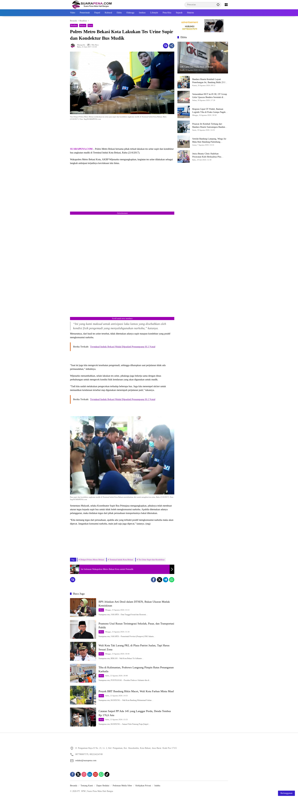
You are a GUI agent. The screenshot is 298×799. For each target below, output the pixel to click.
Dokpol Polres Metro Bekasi (92, 559)
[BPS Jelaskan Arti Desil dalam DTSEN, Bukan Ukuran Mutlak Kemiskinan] (83, 607)
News (90, 25)
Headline (74, 25)
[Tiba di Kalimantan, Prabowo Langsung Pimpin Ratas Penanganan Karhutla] (83, 673)
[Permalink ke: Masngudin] (73, 46)
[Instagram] (83, 774)
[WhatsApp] (171, 579)
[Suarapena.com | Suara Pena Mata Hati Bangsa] (92, 4)
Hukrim (83, 25)
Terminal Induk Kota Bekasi (121, 559)
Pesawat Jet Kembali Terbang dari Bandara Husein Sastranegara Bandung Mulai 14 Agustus (209, 125)
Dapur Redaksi (102, 785)
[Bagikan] (171, 45)
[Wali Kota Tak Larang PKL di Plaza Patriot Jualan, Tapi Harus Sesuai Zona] (83, 651)
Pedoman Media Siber (122, 785)
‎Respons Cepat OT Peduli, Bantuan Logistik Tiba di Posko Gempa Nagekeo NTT (210, 111)
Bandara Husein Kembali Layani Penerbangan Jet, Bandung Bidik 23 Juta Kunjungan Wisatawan (210, 81)
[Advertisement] (122, 134)
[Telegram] (165, 579)
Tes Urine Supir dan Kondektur (152, 559)
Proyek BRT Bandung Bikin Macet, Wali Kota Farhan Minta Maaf (136, 691)
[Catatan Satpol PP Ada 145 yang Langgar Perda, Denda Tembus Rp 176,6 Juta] (83, 717)
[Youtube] (95, 774)
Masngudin (81, 45)
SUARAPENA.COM (81, 149)
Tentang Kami (87, 785)
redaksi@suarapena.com (85, 760)
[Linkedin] (89, 774)
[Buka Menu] (226, 5)
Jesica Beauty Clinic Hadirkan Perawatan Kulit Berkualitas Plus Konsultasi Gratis (206, 155)
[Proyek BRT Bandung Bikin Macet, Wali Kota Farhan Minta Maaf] (83, 695)
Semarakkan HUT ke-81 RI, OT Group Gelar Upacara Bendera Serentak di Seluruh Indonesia (209, 96)
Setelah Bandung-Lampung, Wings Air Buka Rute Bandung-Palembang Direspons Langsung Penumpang (209, 140)
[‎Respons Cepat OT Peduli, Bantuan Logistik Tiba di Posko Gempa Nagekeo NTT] (183, 112)
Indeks (157, 785)
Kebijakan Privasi (143, 785)
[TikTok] (106, 774)
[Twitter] (159, 579)
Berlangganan (286, 793)
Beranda (73, 785)
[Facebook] (153, 579)
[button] (218, 4)
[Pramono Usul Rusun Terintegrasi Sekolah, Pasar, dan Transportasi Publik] (83, 629)
